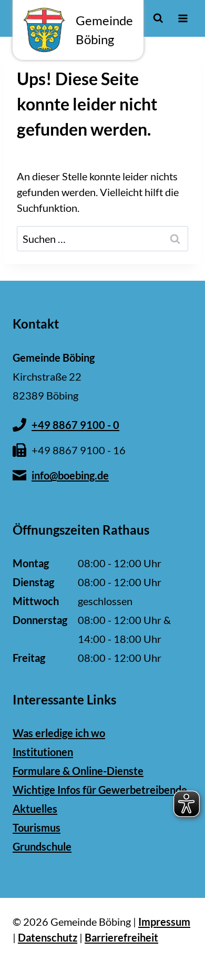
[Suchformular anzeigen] (158, 18)
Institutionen (43, 751)
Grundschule (42, 846)
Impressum (164, 921)
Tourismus (36, 827)
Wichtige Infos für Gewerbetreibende (100, 789)
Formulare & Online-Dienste (78, 770)
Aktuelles (35, 808)
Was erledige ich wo (59, 733)
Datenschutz (47, 937)
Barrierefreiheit (121, 937)
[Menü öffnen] (182, 18)
